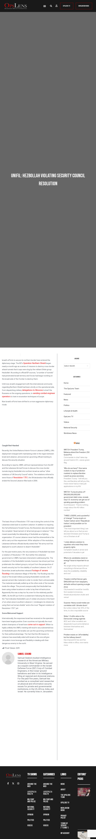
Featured (67, 394)
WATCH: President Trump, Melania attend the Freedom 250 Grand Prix (77, 452)
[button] (44, 6)
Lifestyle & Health (71, 411)
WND (78, 443)
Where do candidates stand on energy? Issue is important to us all (76, 560)
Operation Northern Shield (34, 363)
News (66, 400)
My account (65, 833)
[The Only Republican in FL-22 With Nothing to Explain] (84, 792)
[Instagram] (18, 783)
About (63, 789)
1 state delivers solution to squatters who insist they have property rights (76, 544)
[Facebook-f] (8, 783)
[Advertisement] (28, 425)
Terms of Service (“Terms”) (65, 825)
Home (66, 383)
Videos (66, 422)
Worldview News (70, 433)
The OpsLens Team (71, 389)
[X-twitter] (13, 783)
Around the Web (31, 785)
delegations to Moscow (32, 390)
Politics (66, 405)
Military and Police (31, 800)
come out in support (36, 624)
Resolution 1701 (20, 477)
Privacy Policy (63, 816)
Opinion (30, 814)
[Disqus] (28, 728)
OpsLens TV (68, 417)
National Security (70, 428)
